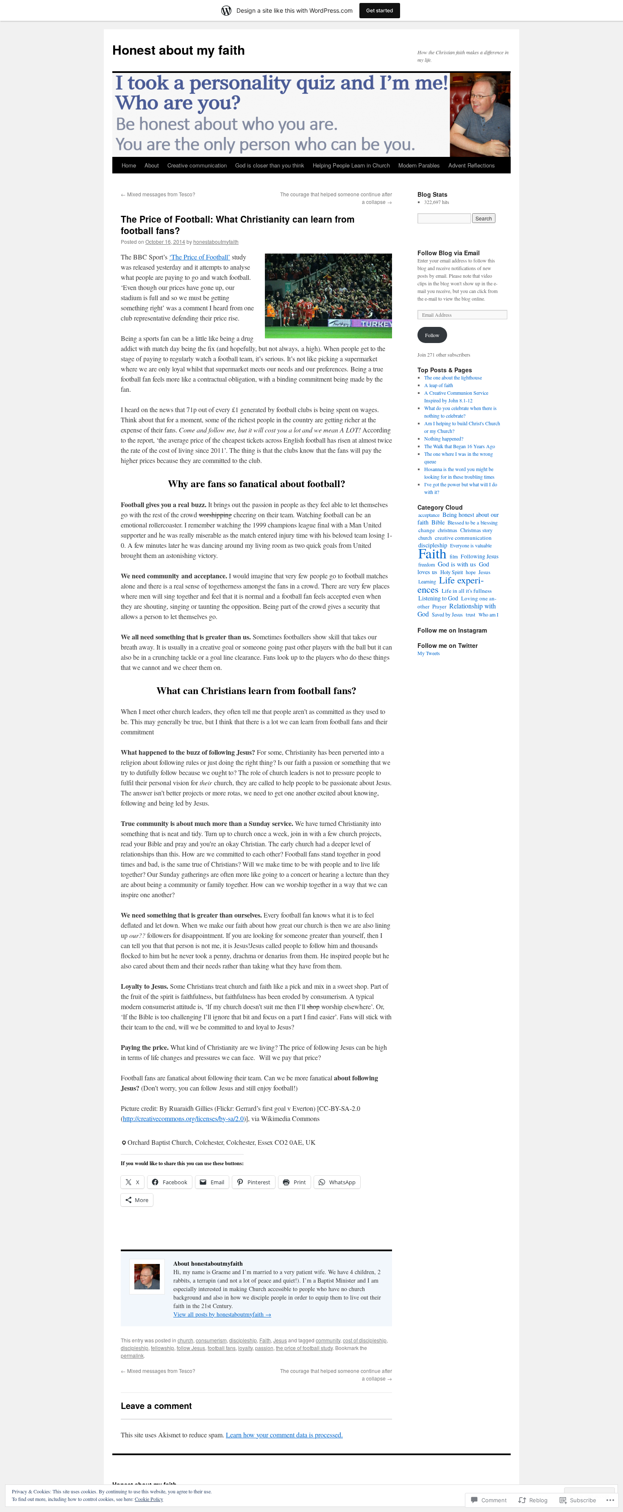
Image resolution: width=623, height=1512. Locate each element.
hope (471, 572)
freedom (426, 564)
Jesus (280, 1340)
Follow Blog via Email (448, 252)
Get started (379, 10)
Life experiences (450, 584)
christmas (447, 530)
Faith (265, 1340)
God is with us (457, 564)
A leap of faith (438, 385)
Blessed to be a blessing (473, 522)
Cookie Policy (149, 1498)
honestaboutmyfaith (216, 241)
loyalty (245, 1347)
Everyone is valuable (471, 545)
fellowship (162, 1347)
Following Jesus (479, 556)
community (328, 1340)
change (426, 530)
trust (471, 614)
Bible (438, 522)
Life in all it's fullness (467, 590)
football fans (222, 1347)
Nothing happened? (443, 438)
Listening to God (438, 598)
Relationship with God (456, 609)
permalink (132, 1355)
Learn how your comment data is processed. (284, 1434)
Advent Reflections (471, 165)
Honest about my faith (178, 49)
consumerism (211, 1340)
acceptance (428, 514)
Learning (427, 581)
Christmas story (476, 530)
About (152, 165)
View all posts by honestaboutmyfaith (222, 1314)
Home (129, 165)
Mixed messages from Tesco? (158, 194)
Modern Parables (419, 165)
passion (264, 1347)
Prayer (439, 606)
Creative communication (197, 165)
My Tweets (428, 653)
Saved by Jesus (447, 614)
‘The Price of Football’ (199, 256)
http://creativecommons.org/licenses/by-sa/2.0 (183, 1118)
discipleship (243, 1340)
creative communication (463, 537)
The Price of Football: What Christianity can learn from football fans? (238, 224)
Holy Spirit (451, 572)
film (454, 556)
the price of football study (304, 1347)
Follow (432, 335)
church (185, 1340)
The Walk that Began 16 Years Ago (459, 446)
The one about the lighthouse (453, 377)
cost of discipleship (365, 1340)
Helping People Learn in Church (351, 165)
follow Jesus (191, 1347)
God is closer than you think (269, 165)
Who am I (488, 614)
